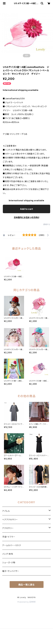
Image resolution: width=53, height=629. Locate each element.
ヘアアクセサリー (10, 519)
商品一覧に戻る (26, 584)
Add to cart (26, 209)
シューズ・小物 (8, 562)
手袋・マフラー (8, 537)
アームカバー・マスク (11, 545)
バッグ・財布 (7, 554)
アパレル (6, 511)
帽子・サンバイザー (10, 571)
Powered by (23, 602)
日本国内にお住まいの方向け (26, 217)
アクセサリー (8, 528)
